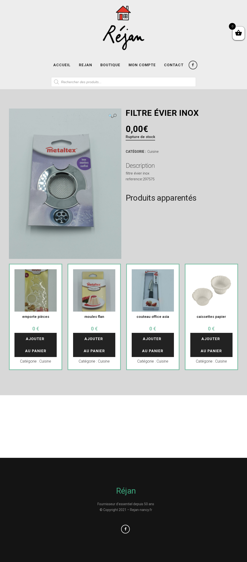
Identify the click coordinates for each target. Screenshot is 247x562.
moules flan (94, 316)
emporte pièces (35, 316)
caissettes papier (211, 316)
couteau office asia (153, 316)
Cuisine (152, 151)
